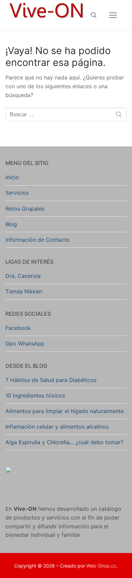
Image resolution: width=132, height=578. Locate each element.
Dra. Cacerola (23, 275)
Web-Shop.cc (101, 566)
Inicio (12, 177)
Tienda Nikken (23, 291)
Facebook (18, 327)
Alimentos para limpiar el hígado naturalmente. (65, 411)
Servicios (17, 192)
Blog (11, 224)
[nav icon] (113, 15)
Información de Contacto (37, 239)
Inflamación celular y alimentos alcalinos (57, 426)
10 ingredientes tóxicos (35, 395)
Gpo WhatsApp (24, 343)
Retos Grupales (24, 208)
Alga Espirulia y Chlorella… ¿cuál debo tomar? (64, 442)
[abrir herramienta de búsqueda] (94, 15)
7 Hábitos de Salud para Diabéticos (50, 380)
